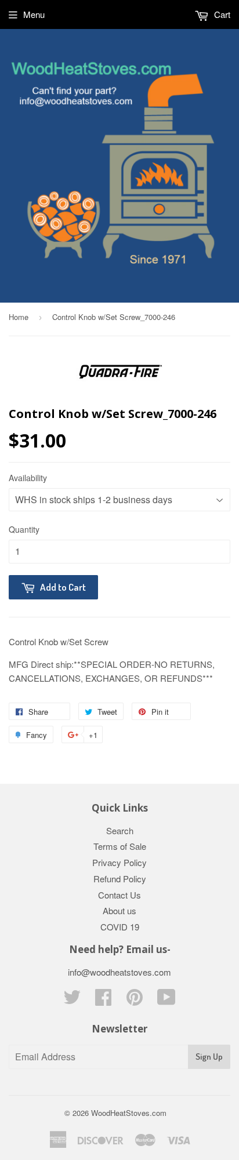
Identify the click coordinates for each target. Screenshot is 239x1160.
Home (18, 316)
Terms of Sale (119, 846)
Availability (28, 477)
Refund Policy (119, 878)
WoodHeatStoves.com (128, 1112)
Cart (221, 14)
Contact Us (119, 895)
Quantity (24, 529)
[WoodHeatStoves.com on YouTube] (166, 1000)
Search (119, 830)
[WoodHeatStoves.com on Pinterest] (134, 1000)
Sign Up (209, 1056)
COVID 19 (119, 927)
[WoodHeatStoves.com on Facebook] (103, 1000)
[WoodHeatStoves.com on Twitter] (72, 1000)
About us (119, 910)
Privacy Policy (119, 862)
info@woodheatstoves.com (119, 972)
